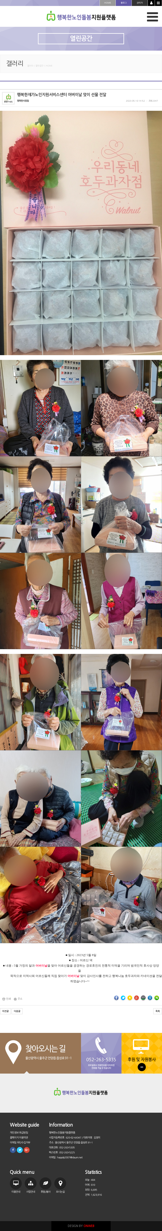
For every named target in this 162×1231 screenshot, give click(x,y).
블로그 (124, 3)
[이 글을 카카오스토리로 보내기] (130, 997)
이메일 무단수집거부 (20, 1142)
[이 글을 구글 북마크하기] (150, 997)
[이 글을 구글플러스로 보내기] (136, 997)
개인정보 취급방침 (19, 1132)
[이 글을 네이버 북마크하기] (157, 997)
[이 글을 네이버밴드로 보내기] (143, 997)
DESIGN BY (81, 1225)
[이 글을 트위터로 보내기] (123, 997)
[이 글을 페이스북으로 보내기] (116, 997)
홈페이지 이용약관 (19, 1137)
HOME (107, 3)
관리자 (140, 3)
